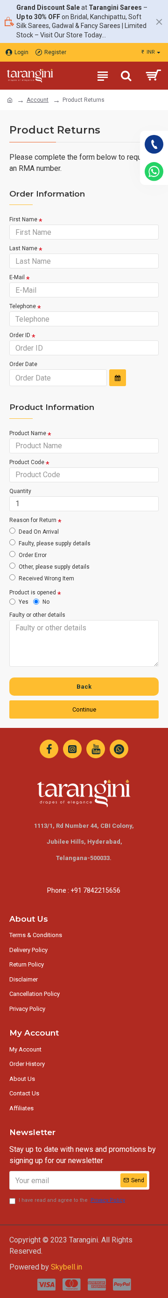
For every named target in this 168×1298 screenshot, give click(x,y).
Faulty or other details (37, 615)
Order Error (33, 555)
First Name (23, 219)
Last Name (23, 248)
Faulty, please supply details (55, 543)
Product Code (26, 462)
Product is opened (32, 592)
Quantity (20, 491)
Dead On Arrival (39, 532)
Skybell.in (66, 1267)
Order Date (23, 364)
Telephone (22, 306)
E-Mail (17, 277)
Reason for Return (32, 520)
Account (38, 100)
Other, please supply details (54, 567)
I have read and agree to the (72, 1200)
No (45, 602)
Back (84, 686)
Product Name (27, 433)
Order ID (19, 335)
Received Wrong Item (46, 578)
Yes (23, 602)
